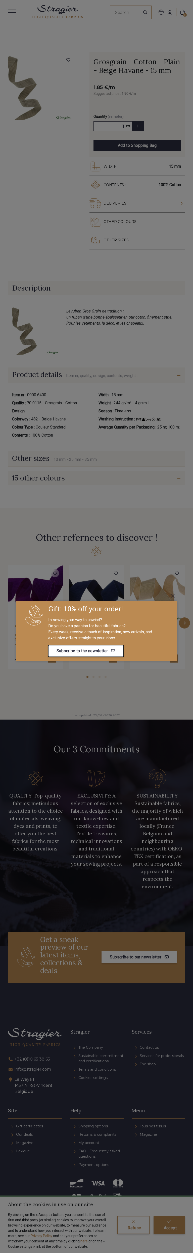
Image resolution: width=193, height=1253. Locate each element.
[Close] (172, 596)
